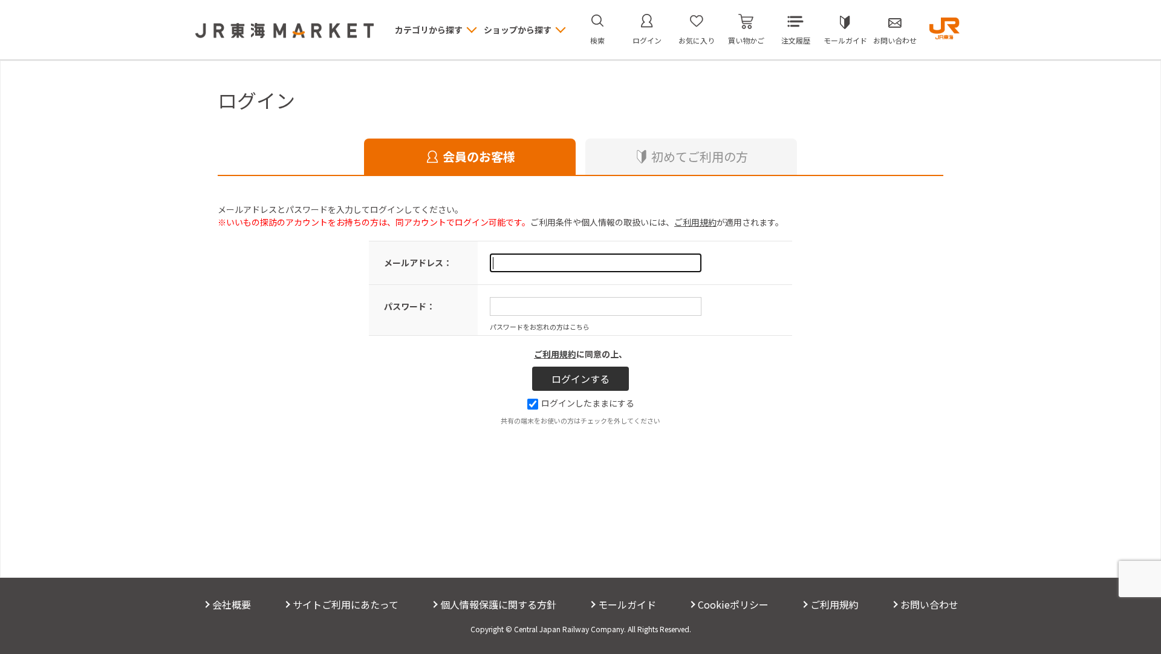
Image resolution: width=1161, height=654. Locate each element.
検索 (597, 40)
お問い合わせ (895, 40)
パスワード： (409, 306)
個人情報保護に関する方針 (498, 604)
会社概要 (231, 604)
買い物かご (746, 40)
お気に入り (696, 40)
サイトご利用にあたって (345, 604)
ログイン (647, 40)
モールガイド (845, 40)
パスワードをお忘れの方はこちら (540, 327)
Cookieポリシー (733, 604)
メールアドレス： (418, 263)
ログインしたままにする (587, 403)
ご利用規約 (695, 222)
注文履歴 (795, 40)
